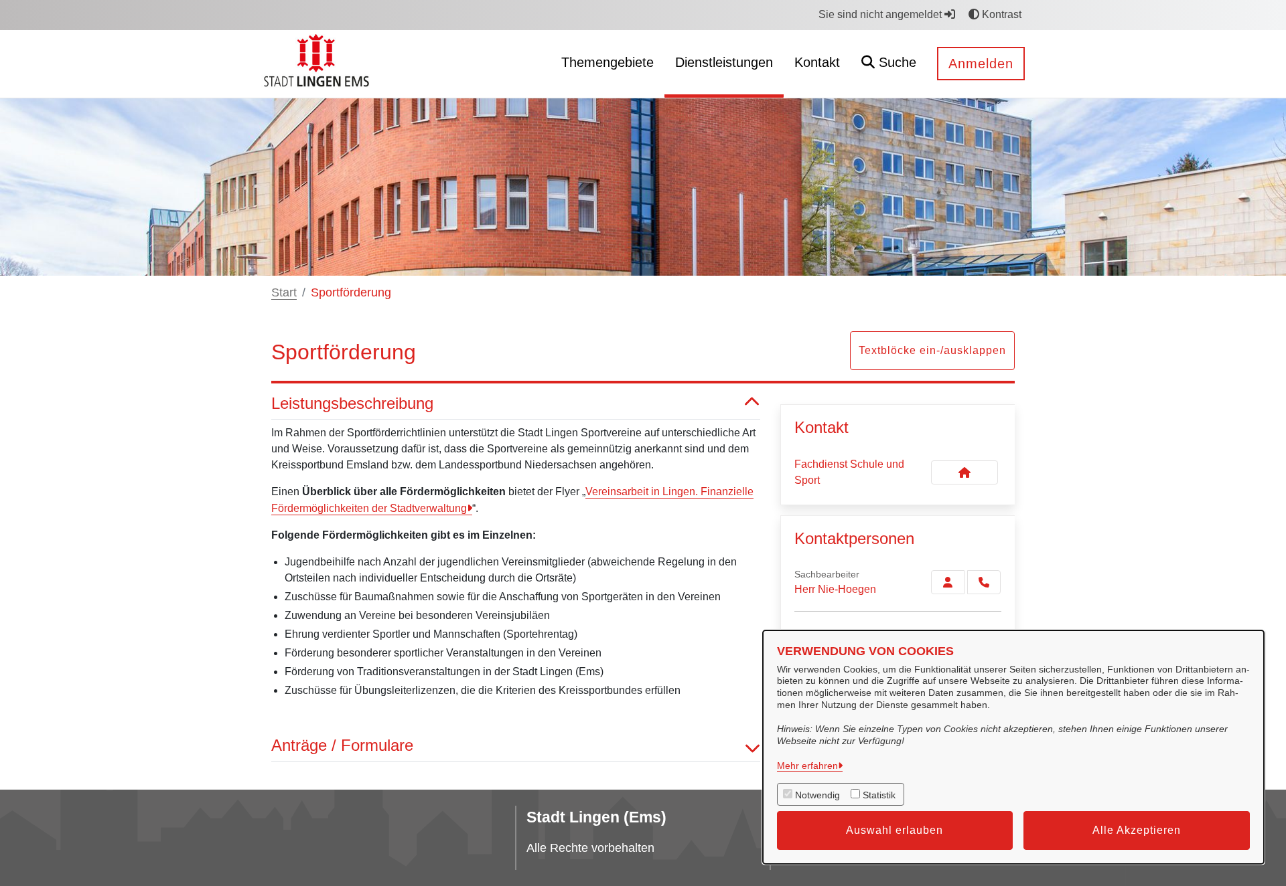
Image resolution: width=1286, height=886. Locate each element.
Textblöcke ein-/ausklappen (932, 350)
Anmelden (980, 63)
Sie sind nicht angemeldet (881, 14)
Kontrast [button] (1000, 14)
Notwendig (817, 795)
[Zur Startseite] (318, 63)
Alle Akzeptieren (1136, 830)
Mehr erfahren (807, 765)
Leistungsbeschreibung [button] (352, 403)
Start (284, 292)
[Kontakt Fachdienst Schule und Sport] (964, 472)
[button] (889, 64)
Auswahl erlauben (894, 830)
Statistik (879, 795)
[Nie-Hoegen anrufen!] (984, 582)
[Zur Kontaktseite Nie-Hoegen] (947, 582)
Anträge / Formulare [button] (342, 745)
